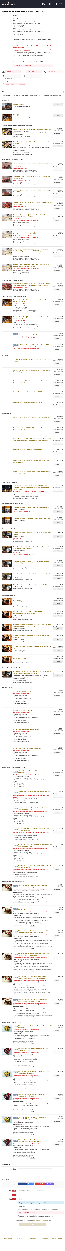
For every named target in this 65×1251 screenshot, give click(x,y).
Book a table (6, 95)
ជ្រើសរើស (58, 104)
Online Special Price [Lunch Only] (52, 95)
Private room (14, 84)
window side (22, 84)
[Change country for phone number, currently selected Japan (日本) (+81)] (20, 1195)
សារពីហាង (15, 15)
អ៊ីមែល (12, 1199)
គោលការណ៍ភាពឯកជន (32, 1238)
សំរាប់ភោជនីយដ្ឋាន (8, 1238)
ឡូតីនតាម (14, 1184)
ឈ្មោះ (12, 1190)
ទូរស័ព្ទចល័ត (11, 1195)
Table (7, 84)
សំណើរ (14, 1169)
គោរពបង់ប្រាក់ (45, 1238)
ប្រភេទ (6, 81)
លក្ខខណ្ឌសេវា (20, 1238)
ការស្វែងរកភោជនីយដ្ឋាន (57, 1238)
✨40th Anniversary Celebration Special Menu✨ (26, 95)
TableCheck (50, 1184)
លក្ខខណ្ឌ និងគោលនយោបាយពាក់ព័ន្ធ (40, 1220)
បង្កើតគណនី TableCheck (25, 1206)
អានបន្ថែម (32, 902)
